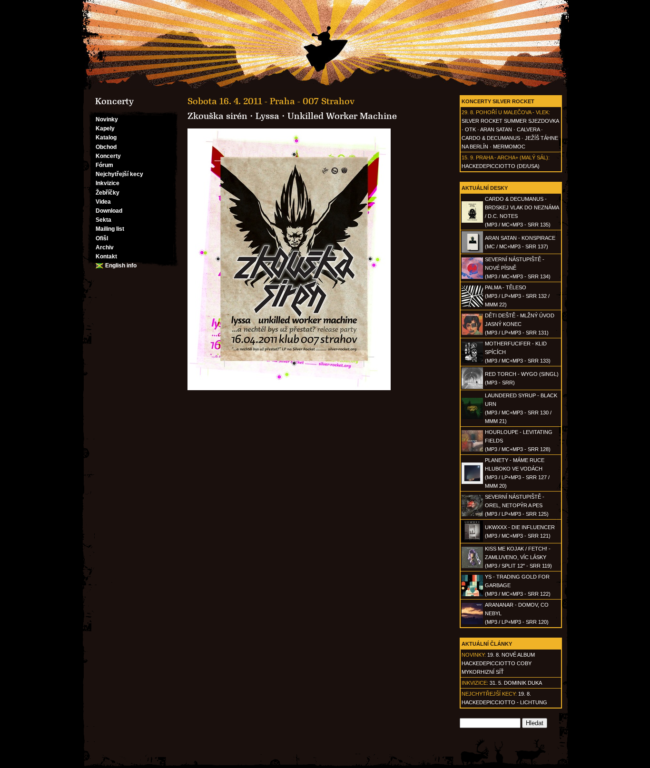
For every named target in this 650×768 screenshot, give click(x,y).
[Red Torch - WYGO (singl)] (472, 387)
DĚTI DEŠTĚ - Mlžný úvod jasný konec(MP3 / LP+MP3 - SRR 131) (519, 324)
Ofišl (102, 238)
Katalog (106, 137)
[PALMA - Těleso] (472, 305)
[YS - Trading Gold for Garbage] (472, 594)
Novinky (107, 119)
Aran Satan (496, 129)
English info (121, 265)
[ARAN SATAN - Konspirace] (472, 251)
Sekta (103, 220)
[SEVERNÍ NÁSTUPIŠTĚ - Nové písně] (472, 277)
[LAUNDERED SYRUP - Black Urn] (472, 417)
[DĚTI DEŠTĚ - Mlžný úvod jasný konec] (472, 333)
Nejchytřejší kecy (119, 174)
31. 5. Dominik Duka (516, 683)
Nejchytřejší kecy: (489, 694)
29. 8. (468, 112)
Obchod (106, 147)
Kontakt (106, 256)
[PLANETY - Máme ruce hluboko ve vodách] (472, 482)
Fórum (104, 165)
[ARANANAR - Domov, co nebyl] (472, 622)
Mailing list (110, 229)
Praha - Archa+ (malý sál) (512, 157)
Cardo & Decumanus (491, 138)
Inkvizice (107, 183)
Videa (103, 201)
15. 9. (468, 157)
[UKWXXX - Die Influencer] (472, 540)
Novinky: (474, 655)
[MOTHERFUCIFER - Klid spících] (472, 361)
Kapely (105, 128)
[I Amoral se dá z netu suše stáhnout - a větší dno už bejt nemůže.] (325, 44)
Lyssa (267, 116)
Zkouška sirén (217, 116)
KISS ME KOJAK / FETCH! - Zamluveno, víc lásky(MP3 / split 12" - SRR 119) (518, 557)
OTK (470, 129)
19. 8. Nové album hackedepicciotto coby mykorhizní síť (498, 663)
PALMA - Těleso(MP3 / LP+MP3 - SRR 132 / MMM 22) (517, 296)
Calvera (528, 129)
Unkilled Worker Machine (342, 116)
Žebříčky (107, 192)
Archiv (105, 247)
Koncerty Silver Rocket (498, 101)
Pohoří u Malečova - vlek (512, 112)
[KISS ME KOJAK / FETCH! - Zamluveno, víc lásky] (472, 566)
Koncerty (108, 156)
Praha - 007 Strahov (312, 101)
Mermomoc (509, 146)
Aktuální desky (485, 188)
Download (109, 210)
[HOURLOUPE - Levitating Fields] (472, 450)
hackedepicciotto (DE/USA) (501, 166)
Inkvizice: (475, 683)
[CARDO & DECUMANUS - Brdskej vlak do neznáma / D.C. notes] (472, 221)
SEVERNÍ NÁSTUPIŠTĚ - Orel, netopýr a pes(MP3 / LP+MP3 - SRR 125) (517, 505)
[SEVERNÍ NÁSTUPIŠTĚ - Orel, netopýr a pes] (472, 514)
